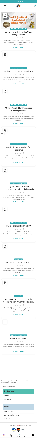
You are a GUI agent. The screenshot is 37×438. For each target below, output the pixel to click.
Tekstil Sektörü (22, 28)
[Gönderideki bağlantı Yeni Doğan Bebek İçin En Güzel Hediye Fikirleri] (18, 20)
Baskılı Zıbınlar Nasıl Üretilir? (18, 226)
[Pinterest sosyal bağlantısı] (18, 1)
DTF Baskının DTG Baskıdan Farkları (18, 262)
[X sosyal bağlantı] (16, 1)
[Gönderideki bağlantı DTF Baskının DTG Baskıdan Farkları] (18, 251)
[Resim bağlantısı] (9, 369)
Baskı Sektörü (14, 28)
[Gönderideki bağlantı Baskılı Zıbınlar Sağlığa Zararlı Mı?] (18, 59)
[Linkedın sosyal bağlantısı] (21, 1)
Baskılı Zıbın (18, 37)
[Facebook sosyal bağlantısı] (14, 1)
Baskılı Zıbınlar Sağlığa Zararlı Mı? (18, 71)
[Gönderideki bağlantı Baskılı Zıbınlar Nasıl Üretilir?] (18, 214)
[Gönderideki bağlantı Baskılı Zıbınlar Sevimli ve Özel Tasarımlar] (18, 135)
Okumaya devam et (18, 47)
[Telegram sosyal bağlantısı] (23, 1)
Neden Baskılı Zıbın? (18, 338)
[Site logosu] (18, 5)
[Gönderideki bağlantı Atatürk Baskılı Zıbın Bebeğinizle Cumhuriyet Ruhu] (18, 96)
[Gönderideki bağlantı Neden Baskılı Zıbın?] (18, 327)
